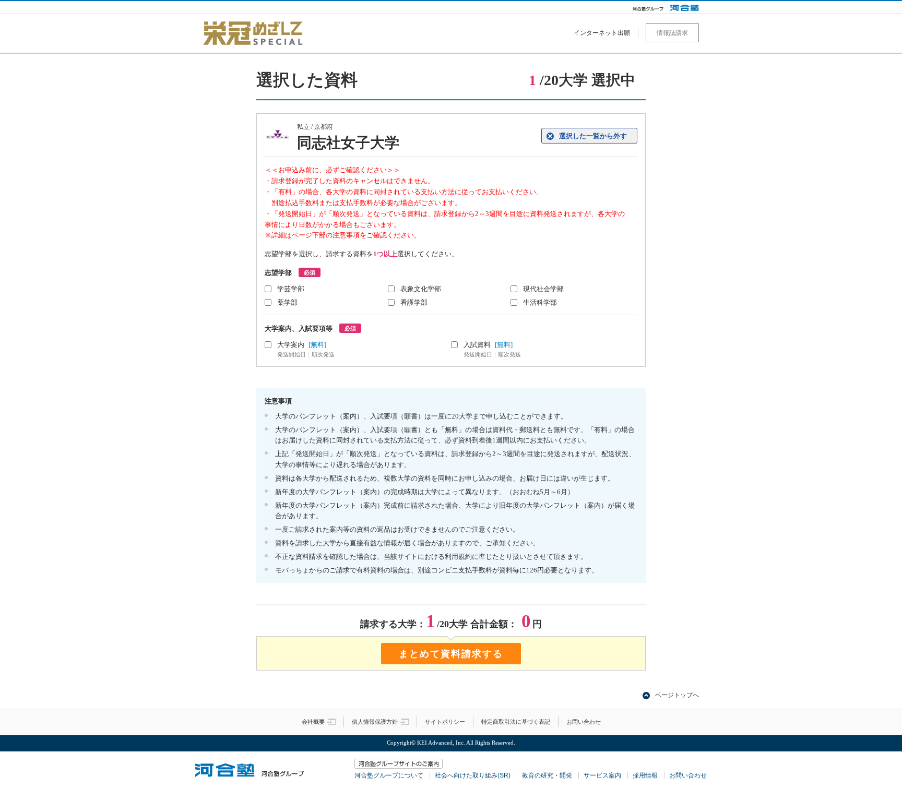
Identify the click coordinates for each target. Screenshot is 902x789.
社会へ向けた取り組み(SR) (473, 775)
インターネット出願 (602, 33)
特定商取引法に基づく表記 (515, 722)
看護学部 (414, 302)
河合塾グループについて (388, 775)
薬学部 (287, 302)
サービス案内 (602, 775)
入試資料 (492, 349)
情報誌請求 (672, 33)
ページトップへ (677, 695)
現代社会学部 (543, 289)
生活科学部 (540, 302)
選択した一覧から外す (593, 136)
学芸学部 (290, 289)
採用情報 (645, 775)
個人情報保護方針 (375, 722)
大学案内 (306, 349)
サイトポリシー (445, 722)
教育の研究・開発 (547, 775)
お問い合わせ (583, 722)
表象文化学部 (420, 289)
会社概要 (313, 722)
